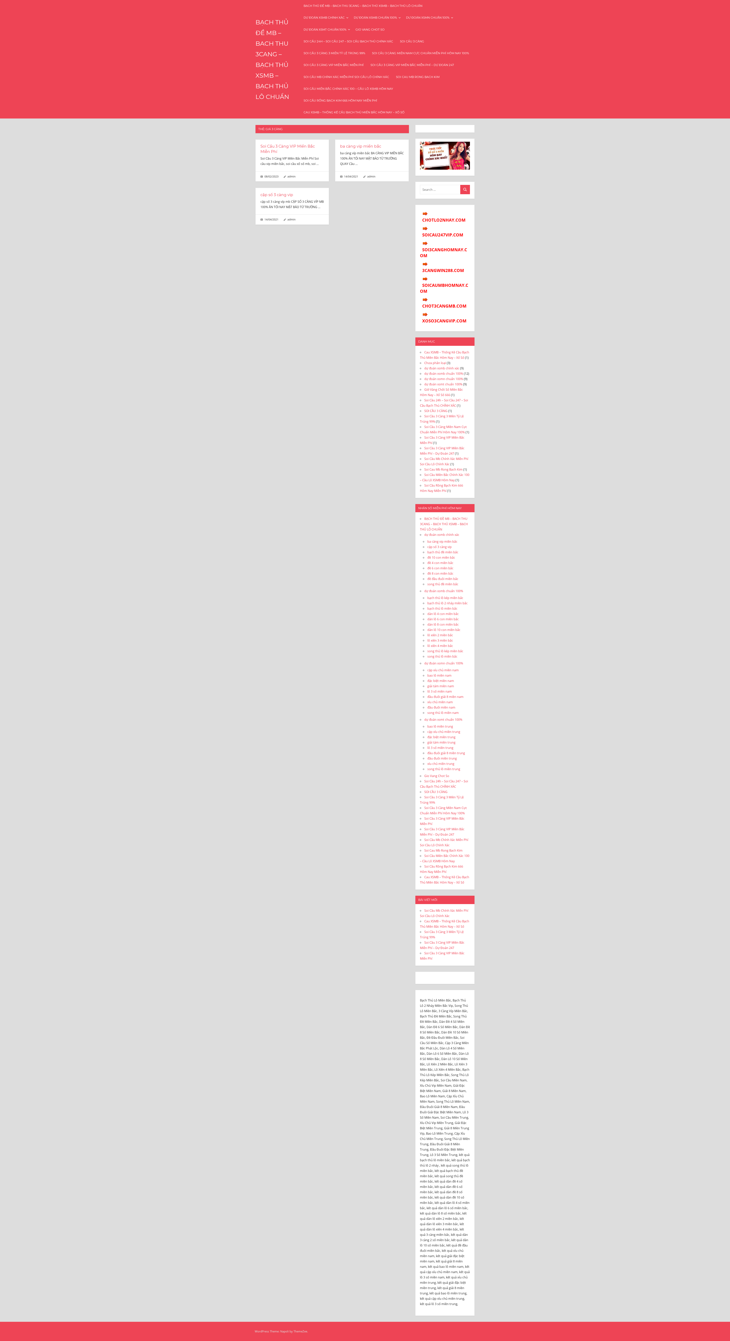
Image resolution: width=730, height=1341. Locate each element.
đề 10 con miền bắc (441, 557)
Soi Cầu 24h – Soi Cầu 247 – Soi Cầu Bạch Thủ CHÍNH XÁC (348, 41)
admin (291, 176)
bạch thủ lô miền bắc (442, 608)
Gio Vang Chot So (370, 29)
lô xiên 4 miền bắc (440, 646)
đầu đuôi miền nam (441, 707)
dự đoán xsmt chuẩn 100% (325, 29)
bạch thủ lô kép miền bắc (445, 598)
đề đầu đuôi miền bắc (442, 579)
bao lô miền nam (439, 675)
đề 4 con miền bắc (440, 563)
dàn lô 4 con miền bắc (443, 614)
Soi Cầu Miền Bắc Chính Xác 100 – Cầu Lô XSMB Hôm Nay (348, 89)
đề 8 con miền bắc (440, 573)
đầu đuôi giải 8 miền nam (445, 697)
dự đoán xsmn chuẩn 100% (427, 17)
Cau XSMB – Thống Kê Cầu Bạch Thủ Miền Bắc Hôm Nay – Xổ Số (354, 112)
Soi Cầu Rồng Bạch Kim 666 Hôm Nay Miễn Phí (340, 100)
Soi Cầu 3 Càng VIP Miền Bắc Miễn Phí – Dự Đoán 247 (412, 65)
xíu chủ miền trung (440, 764)
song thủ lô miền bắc (442, 656)
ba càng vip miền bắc (360, 146)
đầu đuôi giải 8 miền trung (446, 753)
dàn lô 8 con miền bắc (443, 624)
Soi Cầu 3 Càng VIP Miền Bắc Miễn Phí (334, 65)
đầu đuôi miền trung (442, 758)
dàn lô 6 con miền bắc (443, 619)
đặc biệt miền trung (441, 737)
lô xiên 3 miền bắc (440, 640)
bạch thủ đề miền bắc (442, 552)
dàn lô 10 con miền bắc (443, 630)
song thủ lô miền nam (443, 713)
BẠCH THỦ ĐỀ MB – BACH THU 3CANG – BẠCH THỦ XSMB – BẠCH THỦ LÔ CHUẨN (363, 6)
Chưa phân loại (435, 363)
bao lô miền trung (440, 726)
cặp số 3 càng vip (276, 194)
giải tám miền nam (440, 686)
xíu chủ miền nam (440, 702)
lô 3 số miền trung (440, 748)
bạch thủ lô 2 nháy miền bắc (447, 603)
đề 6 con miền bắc (440, 568)
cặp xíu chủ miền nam (443, 670)
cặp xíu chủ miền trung (443, 732)
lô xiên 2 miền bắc (440, 635)
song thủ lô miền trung (443, 769)
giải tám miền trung (441, 742)
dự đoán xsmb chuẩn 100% (375, 17)
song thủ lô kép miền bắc (445, 651)
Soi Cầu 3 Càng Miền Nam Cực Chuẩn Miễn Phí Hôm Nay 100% (420, 53)
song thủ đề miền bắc (442, 584)
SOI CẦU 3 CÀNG (412, 41)
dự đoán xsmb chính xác (324, 17)
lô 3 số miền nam (439, 691)
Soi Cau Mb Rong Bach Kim (418, 77)
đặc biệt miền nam (440, 681)
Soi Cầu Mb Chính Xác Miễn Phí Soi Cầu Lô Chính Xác (346, 77)
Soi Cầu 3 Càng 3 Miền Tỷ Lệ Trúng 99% (334, 53)
